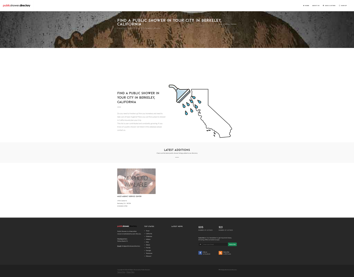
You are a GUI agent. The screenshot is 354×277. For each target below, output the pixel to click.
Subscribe (232, 244)
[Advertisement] (177, 69)
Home (220, 24)
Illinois (148, 245)
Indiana (148, 239)
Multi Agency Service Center (129, 196)
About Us (316, 5)
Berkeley (233, 24)
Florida (148, 247)
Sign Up (344, 5)
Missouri (148, 256)
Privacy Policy (130, 272)
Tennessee (149, 253)
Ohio (147, 242)
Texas (147, 231)
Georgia (148, 250)
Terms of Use (121, 272)
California (226, 24)
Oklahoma (149, 236)
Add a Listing (330, 5)
